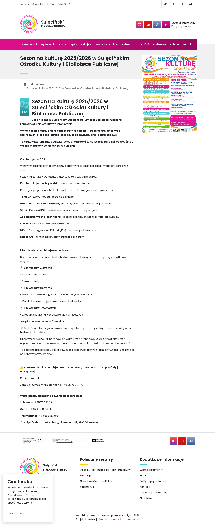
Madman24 (87, 487)
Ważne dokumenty (151, 470)
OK (12, 513)
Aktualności (29, 44)
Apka (74, 44)
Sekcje (85, 44)
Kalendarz (128, 44)
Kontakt (188, 44)
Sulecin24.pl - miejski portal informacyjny (105, 470)
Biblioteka (159, 44)
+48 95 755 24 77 (60, 4)
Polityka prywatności (153, 481)
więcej (23, 513)
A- (174, 4)
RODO (143, 475)
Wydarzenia (48, 44)
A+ (190, 4)
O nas (63, 44)
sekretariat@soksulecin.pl (34, 4)
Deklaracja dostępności (154, 492)
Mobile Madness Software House (119, 519)
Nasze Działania (106, 44)
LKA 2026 (143, 44)
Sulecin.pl (85, 475)
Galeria (174, 44)
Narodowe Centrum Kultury (97, 481)
